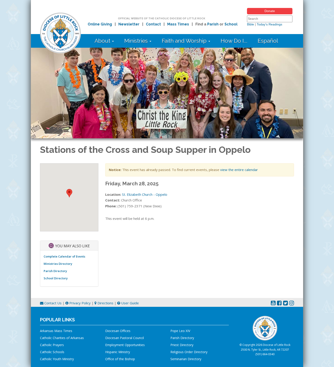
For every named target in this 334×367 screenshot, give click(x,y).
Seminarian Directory (185, 359)
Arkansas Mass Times (56, 331)
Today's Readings (269, 24)
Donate (269, 11)
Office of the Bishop (120, 359)
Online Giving (100, 24)
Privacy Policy (79, 303)
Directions (105, 303)
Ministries (136, 40)
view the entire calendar (239, 169)
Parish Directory (55, 271)
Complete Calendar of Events (64, 256)
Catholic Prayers (52, 345)
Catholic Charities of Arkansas (62, 338)
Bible (250, 24)
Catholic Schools (52, 352)
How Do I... (234, 40)
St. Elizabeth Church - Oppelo (144, 194)
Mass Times (178, 24)
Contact (153, 24)
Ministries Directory (58, 264)
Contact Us (52, 303)
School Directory (56, 278)
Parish (213, 24)
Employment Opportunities (125, 345)
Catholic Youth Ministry (57, 359)
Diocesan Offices (117, 331)
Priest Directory (181, 345)
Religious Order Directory (188, 352)
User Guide (129, 303)
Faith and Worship (185, 40)
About (103, 40)
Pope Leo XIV (180, 331)
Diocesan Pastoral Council (124, 338)
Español (268, 40)
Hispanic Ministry (117, 352)
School (230, 24)
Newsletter (129, 24)
